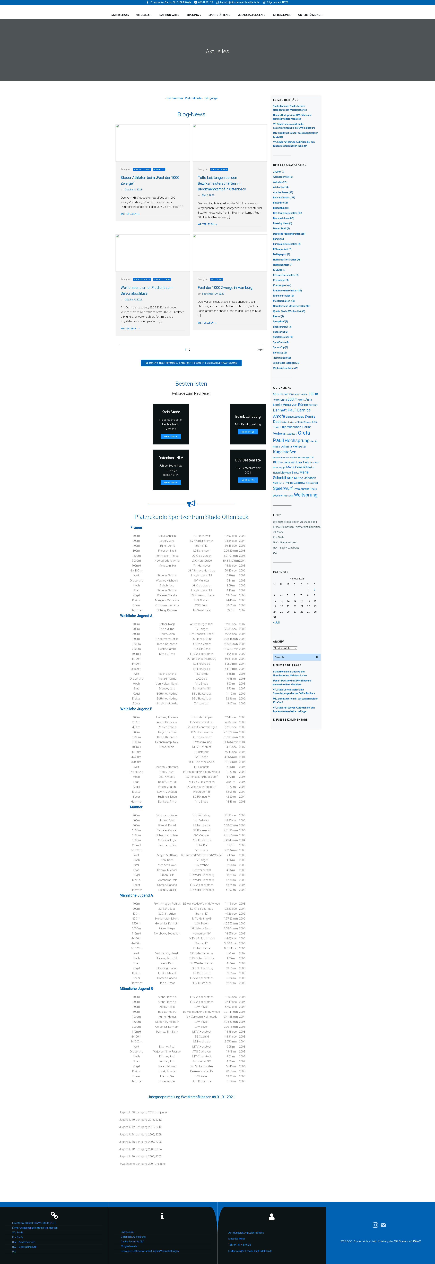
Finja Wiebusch (290, 427)
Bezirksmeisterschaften (285, 213)
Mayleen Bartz (289, 472)
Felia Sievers (304, 422)
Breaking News (281, 223)
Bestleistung (279, 208)
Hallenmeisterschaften (285, 260)
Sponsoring (279, 332)
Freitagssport (280, 254)
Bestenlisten (175, 98)
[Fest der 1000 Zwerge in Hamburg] (230, 252)
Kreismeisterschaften (284, 275)
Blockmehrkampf (282, 218)
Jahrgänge (211, 98)
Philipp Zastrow (295, 482)
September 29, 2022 (213, 293)
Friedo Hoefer (291, 434)
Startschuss (120, 15)
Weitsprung (305, 495)
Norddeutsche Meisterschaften (289, 306)
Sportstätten (218, 15)
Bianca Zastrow (295, 416)
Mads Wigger (279, 467)
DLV (275, 552)
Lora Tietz (302, 462)
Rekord (277, 316)
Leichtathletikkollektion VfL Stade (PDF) (295, 521)
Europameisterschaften (285, 244)
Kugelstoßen (284, 452)
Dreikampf (293, 422)
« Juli (276, 622)
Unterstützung (309, 15)
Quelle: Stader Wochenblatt (287, 311)
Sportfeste (159, 169)
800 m (293, 399)
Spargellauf (279, 322)
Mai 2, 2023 (208, 195)
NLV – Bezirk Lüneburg (286, 547)
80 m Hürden (301, 394)
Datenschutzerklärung (133, 1236)
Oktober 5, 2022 (133, 299)
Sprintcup (278, 353)
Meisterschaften (281, 301)
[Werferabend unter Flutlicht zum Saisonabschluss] (153, 252)
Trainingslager (280, 358)
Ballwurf (313, 405)
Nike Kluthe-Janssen (301, 478)
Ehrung (277, 239)
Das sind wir (168, 15)
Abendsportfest (142, 279)
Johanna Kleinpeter (293, 446)
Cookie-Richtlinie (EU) (132, 1241)
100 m (313, 394)
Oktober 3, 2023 (133, 189)
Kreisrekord (279, 280)
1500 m (277, 172)
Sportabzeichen (281, 337)
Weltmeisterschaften (284, 368)
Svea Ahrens (301, 489)
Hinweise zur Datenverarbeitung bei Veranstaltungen (150, 1251)
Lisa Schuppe (303, 458)
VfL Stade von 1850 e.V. (407, 1241)
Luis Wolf (314, 462)
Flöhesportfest (280, 249)
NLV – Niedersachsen (285, 542)
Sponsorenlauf (280, 327)
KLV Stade (278, 537)
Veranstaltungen (250, 15)
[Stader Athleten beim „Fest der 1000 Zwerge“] (153, 143)
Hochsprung (297, 440)
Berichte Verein (142, 169)
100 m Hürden (280, 400)
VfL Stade (278, 532)
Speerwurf (283, 488)
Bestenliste (278, 203)
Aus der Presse (280, 192)
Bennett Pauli (285, 410)
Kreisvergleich (280, 285)
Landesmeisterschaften (285, 291)
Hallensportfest (281, 265)
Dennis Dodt (279, 228)
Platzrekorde (193, 98)
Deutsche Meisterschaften (287, 234)
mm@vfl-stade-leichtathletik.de (254, 1251)
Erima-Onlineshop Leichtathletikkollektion (297, 526)
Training (193, 15)
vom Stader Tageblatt (284, 363)
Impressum (127, 1232)
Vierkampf (288, 496)
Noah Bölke (278, 483)
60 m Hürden (280, 394)
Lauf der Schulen (281, 296)
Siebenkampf (312, 483)
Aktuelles (143, 15)
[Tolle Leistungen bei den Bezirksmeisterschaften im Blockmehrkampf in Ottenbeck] (230, 143)
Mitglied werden (129, 1246)
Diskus (284, 422)
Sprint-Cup (279, 347)
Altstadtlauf (279, 187)
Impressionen (282, 15)
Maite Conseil (296, 467)
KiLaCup (277, 270)
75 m (291, 394)
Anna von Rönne (295, 405)
